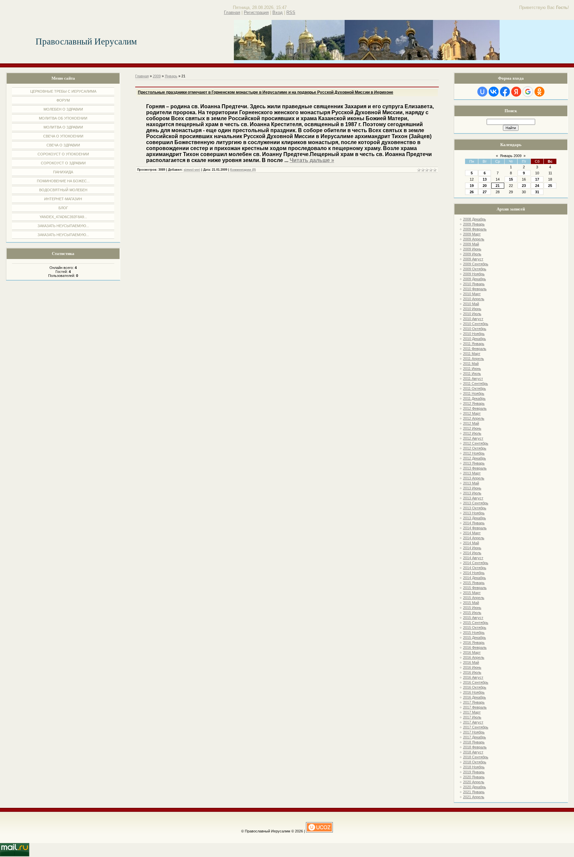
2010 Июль (472, 314)
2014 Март (472, 533)
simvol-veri (192, 169)
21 (498, 186)
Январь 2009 (511, 156)
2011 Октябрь (474, 388)
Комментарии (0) (243, 169)
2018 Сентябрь (475, 757)
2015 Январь (474, 583)
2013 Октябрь (474, 508)
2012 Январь (474, 403)
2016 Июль (472, 672)
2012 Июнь (472, 428)
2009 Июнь (472, 249)
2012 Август (473, 438)
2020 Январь (474, 777)
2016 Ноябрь (474, 692)
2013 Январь (474, 463)
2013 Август (473, 498)
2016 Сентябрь (475, 682)
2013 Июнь (472, 488)
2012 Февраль (475, 408)
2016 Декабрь (474, 697)
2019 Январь (474, 772)
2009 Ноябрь (474, 274)
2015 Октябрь (474, 628)
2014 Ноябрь (474, 573)
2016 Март (472, 652)
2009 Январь (474, 224)
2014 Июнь (472, 548)
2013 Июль (472, 493)
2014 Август (473, 558)
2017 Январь (474, 702)
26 (472, 192)
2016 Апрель (473, 657)
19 (472, 186)
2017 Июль (472, 717)
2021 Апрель (473, 797)
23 (524, 186)
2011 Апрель (473, 359)
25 (550, 186)
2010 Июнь (472, 309)
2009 (157, 76)
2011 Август (473, 379)
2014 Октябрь (474, 568)
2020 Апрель (473, 782)
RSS (290, 12)
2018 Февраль (475, 747)
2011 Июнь (472, 369)
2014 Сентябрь (475, 563)
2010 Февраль (475, 289)
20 (485, 186)
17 (537, 179)
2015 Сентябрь (475, 623)
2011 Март (471, 354)
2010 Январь (474, 284)
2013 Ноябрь (474, 513)
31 (537, 192)
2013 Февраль (475, 468)
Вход (277, 12)
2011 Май (471, 364)
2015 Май (471, 603)
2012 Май (471, 423)
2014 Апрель (473, 538)
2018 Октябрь (474, 762)
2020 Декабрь (474, 787)
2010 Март (472, 294)
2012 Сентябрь (475, 443)
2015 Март (472, 593)
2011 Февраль (474, 349)
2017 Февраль (475, 707)
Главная (232, 12)
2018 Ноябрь (474, 767)
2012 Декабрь (474, 458)
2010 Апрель (473, 299)
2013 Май (471, 483)
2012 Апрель (473, 418)
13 (485, 179)
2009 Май (471, 244)
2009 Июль (472, 254)
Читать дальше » (312, 160)
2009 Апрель (473, 239)
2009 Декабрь (474, 279)
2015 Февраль (475, 588)
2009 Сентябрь (475, 264)
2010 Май (471, 304)
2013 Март (472, 473)
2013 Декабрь (474, 518)
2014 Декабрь (474, 578)
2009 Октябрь (474, 269)
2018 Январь (474, 742)
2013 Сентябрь (475, 503)
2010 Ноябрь (474, 334)
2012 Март (472, 413)
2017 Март (472, 712)
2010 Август (473, 319)
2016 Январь (474, 642)
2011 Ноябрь (473, 393)
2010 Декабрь (474, 339)
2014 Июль (472, 553)
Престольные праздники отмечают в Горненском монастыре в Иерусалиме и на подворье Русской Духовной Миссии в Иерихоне (265, 92)
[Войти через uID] (482, 92)
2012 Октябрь (474, 448)
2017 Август (473, 722)
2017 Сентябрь (475, 727)
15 (511, 179)
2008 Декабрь (474, 219)
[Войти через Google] (528, 91)
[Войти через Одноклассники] (539, 92)
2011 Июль (472, 374)
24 (537, 186)
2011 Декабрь (474, 398)
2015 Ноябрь (474, 633)
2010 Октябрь (474, 329)
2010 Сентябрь (475, 324)
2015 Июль (472, 613)
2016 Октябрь (474, 687)
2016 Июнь (472, 667)
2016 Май (471, 662)
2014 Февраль (475, 528)
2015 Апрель (473, 598)
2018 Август (473, 752)
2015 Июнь (472, 608)
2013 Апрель (473, 478)
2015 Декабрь (474, 638)
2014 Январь (474, 523)
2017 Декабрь (474, 737)
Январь (171, 76)
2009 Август (473, 259)
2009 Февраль (475, 229)
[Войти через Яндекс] (516, 92)
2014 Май (471, 543)
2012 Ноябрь (474, 453)
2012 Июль (472, 433)
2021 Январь (474, 792)
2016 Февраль (475, 647)
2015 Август (473, 618)
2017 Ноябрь (474, 732)
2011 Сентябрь (475, 384)
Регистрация (256, 12)
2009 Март (472, 234)
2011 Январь (473, 344)
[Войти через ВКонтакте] (494, 92)
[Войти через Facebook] (505, 92)
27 (485, 192)
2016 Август (473, 677)
